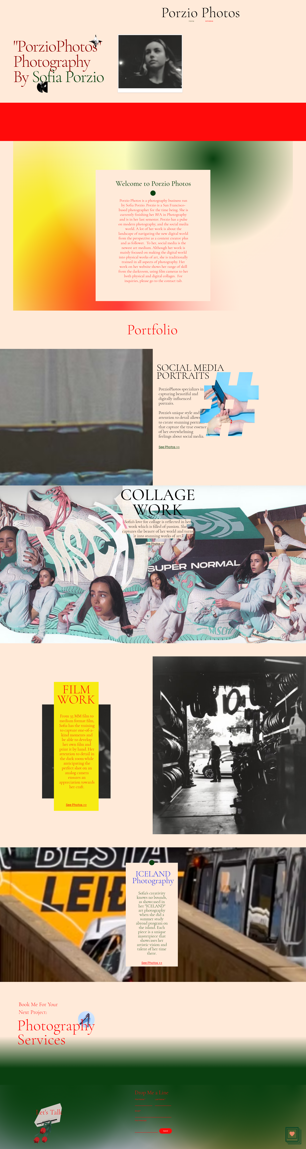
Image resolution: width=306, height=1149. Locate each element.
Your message (141, 1120)
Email (137, 1111)
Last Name (159, 1099)
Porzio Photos (200, 12)
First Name (139, 1099)
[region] (100, 42)
